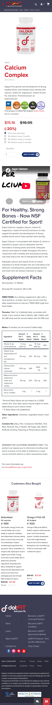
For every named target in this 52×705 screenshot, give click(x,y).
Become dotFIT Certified (35, 625)
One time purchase (16, 133)
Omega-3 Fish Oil (36, 520)
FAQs (46, 661)
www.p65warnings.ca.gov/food (18, 467)
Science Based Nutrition (11, 10)
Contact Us (11, 646)
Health (26, 10)
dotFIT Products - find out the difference (38, 640)
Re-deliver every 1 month (19, 136)
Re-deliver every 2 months (20, 139)
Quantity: (10, 148)
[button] (42, 4)
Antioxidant (7, 520)
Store (21, 10)
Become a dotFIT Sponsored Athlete (37, 633)
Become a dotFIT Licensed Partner (36, 618)
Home (8, 616)
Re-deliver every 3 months (20, 142)
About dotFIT (12, 638)
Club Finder (33, 646)
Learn (8, 631)
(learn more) (39, 111)
